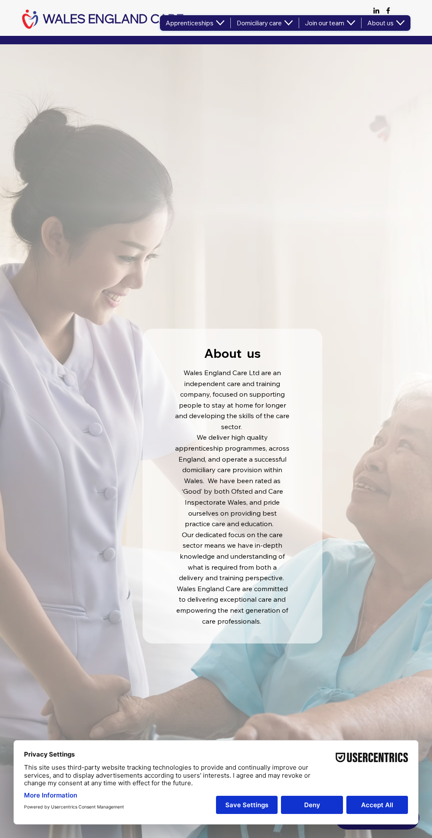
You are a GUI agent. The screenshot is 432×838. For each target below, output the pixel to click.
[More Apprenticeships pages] (220, 23)
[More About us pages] (400, 23)
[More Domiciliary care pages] (288, 23)
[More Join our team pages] (351, 23)
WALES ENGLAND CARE (114, 18)
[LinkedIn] (376, 10)
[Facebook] (388, 10)
